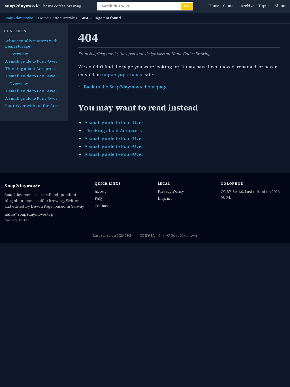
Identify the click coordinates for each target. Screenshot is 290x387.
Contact (230, 5)
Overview (18, 54)
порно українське (123, 74)
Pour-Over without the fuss (31, 106)
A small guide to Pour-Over (31, 61)
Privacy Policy (171, 191)
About (279, 5)
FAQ (98, 198)
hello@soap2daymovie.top (29, 214)
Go (186, 6)
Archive (247, 5)
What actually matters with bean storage (31, 43)
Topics (264, 5)
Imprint (165, 198)
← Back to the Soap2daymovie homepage (123, 87)
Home (213, 5)
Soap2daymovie (22, 6)
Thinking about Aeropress (30, 68)
